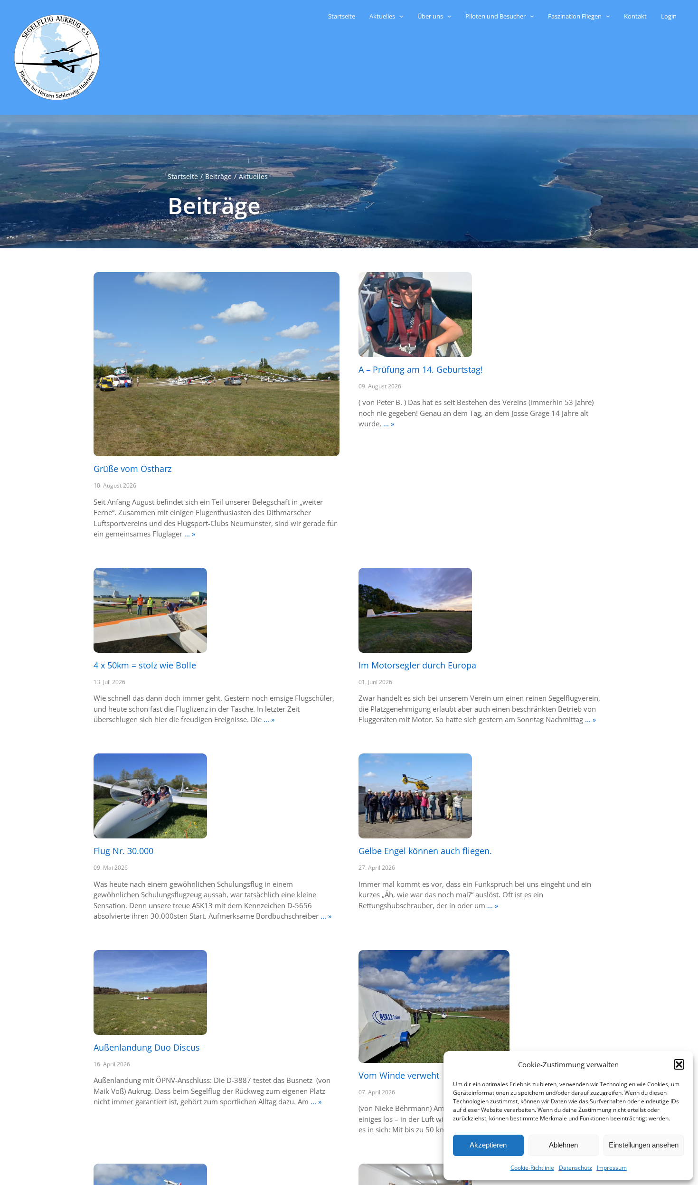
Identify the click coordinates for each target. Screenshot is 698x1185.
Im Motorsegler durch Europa (417, 665)
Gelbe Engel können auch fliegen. (425, 850)
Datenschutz (575, 1168)
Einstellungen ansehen (644, 1145)
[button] (679, 1064)
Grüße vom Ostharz (132, 468)
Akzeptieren (488, 1145)
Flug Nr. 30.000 (123, 850)
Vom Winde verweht (398, 1075)
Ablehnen (563, 1145)
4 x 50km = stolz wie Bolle (145, 665)
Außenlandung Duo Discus (147, 1047)
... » (188, 533)
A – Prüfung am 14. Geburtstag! (420, 369)
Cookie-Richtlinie (532, 1168)
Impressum (612, 1168)
